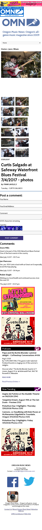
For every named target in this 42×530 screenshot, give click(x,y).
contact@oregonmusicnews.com (24, 471)
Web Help (27, 514)
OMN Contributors (17, 514)
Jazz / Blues (14, 49)
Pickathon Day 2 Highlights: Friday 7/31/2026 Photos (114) (17, 421)
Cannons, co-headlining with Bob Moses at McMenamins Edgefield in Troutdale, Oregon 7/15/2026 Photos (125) (21, 414)
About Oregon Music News (21, 509)
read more (6, 377)
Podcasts (6, 348)
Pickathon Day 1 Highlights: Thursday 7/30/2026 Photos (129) (19, 407)
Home (4, 49)
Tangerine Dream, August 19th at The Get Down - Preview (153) (20, 401)
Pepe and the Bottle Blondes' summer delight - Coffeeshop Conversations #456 (21, 354)
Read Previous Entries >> (11, 382)
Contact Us (8, 509)
